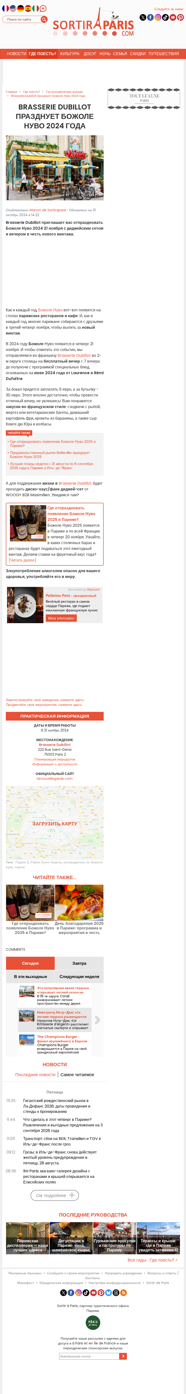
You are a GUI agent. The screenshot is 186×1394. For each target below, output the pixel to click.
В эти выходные (30, 976)
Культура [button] (69, 54)
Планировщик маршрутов (54, 759)
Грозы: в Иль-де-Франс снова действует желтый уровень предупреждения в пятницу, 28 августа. (60, 1157)
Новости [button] (16, 54)
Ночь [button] (105, 54)
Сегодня (30, 963)
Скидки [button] (138, 54)
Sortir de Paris (157, 1282)
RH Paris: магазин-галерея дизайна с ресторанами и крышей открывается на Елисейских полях (58, 1176)
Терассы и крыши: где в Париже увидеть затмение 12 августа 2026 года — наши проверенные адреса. (158, 1245)
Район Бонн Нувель (46, 862)
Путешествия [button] (164, 54)
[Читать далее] (22, 560)
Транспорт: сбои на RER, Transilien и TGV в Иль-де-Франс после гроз (62, 1141)
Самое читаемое (77, 1075)
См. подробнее (51, 1195)
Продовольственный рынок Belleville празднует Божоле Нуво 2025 (50, 454)
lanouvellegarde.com (55, 778)
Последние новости (35, 1075)
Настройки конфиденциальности (115, 1282)
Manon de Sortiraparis (48, 210)
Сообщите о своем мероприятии (73, 1273)
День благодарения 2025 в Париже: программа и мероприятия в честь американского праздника (79, 928)
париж (20, 867)
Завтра (79, 963)
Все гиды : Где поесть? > (153, 1260)
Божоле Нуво (50, 310)
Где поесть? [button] (42, 54)
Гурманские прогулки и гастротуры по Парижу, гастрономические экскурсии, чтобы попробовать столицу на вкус (115, 1245)
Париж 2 (22, 862)
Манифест (25, 1282)
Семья (120, 54)
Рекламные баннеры (24, 1273)
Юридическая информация (61, 1282)
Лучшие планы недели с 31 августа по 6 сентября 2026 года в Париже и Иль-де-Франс (51, 465)
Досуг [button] (90, 54)
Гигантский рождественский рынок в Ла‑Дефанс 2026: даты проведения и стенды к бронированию (56, 1106)
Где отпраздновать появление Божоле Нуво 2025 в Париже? (53, 443)
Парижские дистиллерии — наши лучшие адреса (27, 1245)
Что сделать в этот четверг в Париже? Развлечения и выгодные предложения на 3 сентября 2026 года (63, 1125)
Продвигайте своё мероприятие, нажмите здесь (44, 704)
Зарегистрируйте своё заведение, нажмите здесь (45, 699)
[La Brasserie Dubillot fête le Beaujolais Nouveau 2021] (55, 167)
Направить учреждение (123, 1273)
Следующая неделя (79, 976)
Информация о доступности (54, 764)
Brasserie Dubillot (74, 355)
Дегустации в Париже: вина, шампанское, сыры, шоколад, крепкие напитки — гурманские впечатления (71, 1245)
